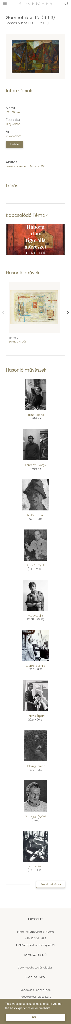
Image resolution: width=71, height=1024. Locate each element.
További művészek (50, 884)
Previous (3, 312)
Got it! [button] (35, 1017)
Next (68, 312)
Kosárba (14, 144)
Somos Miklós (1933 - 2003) (27, 23)
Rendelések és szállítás (36, 990)
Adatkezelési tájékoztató (35, 997)
